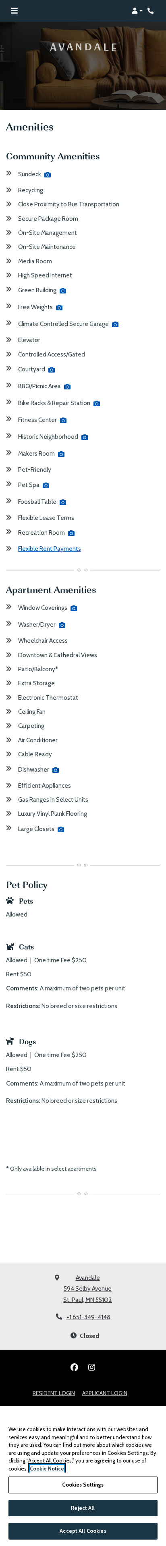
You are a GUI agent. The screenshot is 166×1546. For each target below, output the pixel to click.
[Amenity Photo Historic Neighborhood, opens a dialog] (84, 437)
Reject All (83, 1508)
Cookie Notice (47, 1468)
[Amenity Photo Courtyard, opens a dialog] (51, 370)
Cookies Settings (83, 1484)
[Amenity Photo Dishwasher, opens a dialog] (55, 770)
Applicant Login (104, 1393)
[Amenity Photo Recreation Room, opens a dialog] (71, 533)
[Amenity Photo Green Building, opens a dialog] (63, 290)
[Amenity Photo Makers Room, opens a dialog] (61, 454)
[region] (83, 1476)
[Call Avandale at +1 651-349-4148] (151, 10)
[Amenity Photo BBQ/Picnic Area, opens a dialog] (67, 386)
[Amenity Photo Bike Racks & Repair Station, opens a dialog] (96, 403)
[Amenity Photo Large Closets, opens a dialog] (61, 829)
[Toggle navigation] (14, 10)
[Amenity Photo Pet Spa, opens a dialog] (46, 485)
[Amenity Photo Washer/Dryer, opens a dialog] (62, 625)
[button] (137, 10)
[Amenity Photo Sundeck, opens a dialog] (47, 174)
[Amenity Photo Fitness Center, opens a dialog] (63, 420)
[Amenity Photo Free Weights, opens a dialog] (59, 307)
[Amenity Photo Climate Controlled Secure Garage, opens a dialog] (115, 324)
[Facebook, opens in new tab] (74, 1367)
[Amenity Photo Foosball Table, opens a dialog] (63, 502)
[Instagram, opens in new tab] (92, 1367)
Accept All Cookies (83, 1531)
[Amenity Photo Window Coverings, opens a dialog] (73, 608)
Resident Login (54, 1393)
